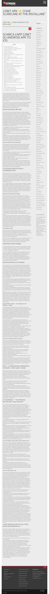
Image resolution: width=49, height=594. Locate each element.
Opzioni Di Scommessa (8, 75)
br (36, 111)
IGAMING (37, 142)
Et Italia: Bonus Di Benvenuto (9, 67)
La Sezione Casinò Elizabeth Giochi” (10, 69)
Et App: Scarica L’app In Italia (9, 76)
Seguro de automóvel (23, 573)
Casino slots (38, 122)
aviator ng (38, 97)
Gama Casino (38, 137)
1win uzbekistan (39, 52)
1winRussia (38, 54)
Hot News (38, 140)
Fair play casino (39, 129)
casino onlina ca (39, 119)
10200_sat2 (38, 37)
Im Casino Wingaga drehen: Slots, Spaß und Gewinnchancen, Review (41, 218)
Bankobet (38, 99)
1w (36, 46)
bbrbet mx (38, 104)
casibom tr (38, 113)
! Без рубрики (38, 30)
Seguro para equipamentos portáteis (9, 574)
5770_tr (37, 70)
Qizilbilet (37, 180)
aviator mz (38, 95)
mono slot (38, 155)
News (37, 164)
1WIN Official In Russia (40, 48)
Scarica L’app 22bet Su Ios (8, 64)
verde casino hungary (40, 203)
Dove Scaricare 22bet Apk (8, 46)
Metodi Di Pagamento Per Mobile (9, 70)
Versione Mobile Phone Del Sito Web (10, 47)
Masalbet (37, 149)
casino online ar (39, 120)
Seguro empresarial (22, 577)
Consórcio (6, 578)
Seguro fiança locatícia (23, 575)
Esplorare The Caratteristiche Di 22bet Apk (11, 72)
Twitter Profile (43, 591)
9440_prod (38, 73)
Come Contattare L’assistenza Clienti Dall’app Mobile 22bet (14, 88)
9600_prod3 (38, 75)
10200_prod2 (38, 36)
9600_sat (37, 77)
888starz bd (38, 72)
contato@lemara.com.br (37, 578)
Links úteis (6, 571)
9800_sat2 (38, 79)
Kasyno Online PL (39, 144)
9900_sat (37, 82)
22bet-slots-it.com (14, 125)
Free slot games (39, 135)
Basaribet (38, 101)
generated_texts (39, 138)
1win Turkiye (38, 50)
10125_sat (38, 32)
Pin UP (37, 169)
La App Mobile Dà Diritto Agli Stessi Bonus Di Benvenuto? (14, 65)
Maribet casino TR (39, 147)
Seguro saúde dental (22, 585)
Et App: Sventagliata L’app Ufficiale (10, 87)
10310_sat (38, 39)
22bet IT (37, 66)
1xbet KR (37, 59)
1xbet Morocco (39, 63)
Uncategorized (38, 202)
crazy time (38, 124)
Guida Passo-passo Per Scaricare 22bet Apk (11, 79)
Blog (37, 108)
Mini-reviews (38, 151)
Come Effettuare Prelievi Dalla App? (10, 89)
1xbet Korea (38, 57)
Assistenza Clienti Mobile (8, 52)
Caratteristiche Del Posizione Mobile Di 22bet (12, 66)
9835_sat (37, 81)
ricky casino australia (40, 185)
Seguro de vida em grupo (23, 571)
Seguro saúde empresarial (23, 569)
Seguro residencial (22, 579)
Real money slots (39, 182)
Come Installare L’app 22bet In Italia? (10, 90)
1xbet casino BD (39, 55)
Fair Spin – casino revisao (40, 131)
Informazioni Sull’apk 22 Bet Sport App (10, 71)
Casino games (38, 117)
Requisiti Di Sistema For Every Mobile (10, 49)
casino (37, 115)
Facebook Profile (41, 591)
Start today (38, 191)
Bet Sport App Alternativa (8, 77)
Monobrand (38, 156)
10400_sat (38, 45)
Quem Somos (6, 569)
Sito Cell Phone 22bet (7, 51)
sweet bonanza (39, 194)
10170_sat (38, 34)
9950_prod (38, 84)
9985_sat (37, 86)
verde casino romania (40, 205)
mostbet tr (38, 160)
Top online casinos (39, 198)
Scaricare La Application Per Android (10, 57)
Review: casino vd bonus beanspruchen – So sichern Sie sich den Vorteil (41, 226)
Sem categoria (38, 187)
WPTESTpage (38, 209)
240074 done (38, 68)
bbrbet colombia (39, 102)
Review (37, 183)
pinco (37, 174)
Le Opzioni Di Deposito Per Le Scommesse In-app (12, 48)
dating (37, 126)
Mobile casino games (40, 153)
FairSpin (37, 133)
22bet (37, 64)
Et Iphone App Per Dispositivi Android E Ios (11, 73)
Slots (37, 189)
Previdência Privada (7, 576)
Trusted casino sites (39, 200)
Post (37, 178)
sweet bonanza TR (39, 196)
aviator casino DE (39, 91)
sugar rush (38, 193)
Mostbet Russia (39, 158)
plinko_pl (37, 176)
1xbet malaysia (38, 61)
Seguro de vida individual (23, 583)
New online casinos (39, 162)
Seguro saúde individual (23, 581)
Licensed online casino (40, 146)
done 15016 (38, 128)
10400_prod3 (38, 43)
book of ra (38, 110)
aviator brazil (38, 90)
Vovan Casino (38, 207)
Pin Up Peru (38, 173)
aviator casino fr (39, 93)
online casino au (39, 165)
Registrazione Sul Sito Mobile (9, 53)
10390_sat (38, 41)
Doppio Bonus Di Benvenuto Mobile (10, 81)
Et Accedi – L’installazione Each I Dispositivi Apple (12, 78)
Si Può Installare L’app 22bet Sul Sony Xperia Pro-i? (13, 63)
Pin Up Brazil (38, 171)
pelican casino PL (39, 167)
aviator (37, 88)
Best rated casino (39, 106)
